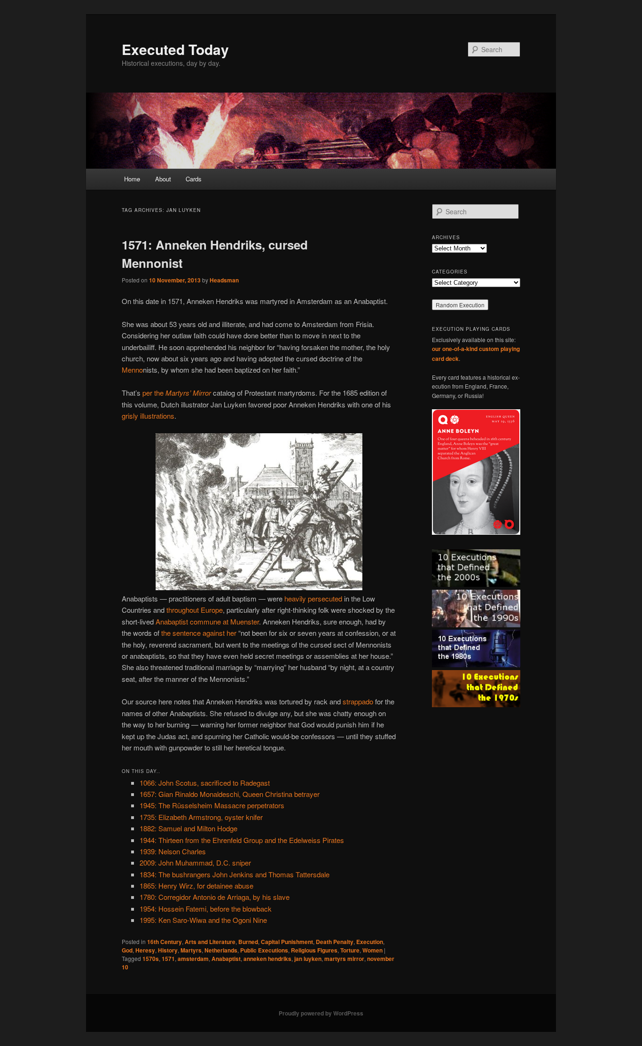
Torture (350, 950)
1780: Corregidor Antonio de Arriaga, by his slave (215, 897)
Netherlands (220, 950)
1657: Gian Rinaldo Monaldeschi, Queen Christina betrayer (230, 794)
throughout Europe (194, 610)
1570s (150, 958)
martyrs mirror (344, 958)
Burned (248, 941)
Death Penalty (334, 941)
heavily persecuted (313, 598)
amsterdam (193, 958)
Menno (132, 370)
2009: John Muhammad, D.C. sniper (195, 862)
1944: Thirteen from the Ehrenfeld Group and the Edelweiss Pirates (242, 840)
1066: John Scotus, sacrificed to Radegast (205, 783)
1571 (168, 958)
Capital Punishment (287, 941)
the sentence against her (198, 633)
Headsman (224, 280)
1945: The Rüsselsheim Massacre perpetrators (212, 805)
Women (372, 950)
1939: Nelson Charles (173, 851)
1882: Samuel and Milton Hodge (188, 828)
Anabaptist (226, 958)
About (163, 178)
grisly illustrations (148, 416)
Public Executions (264, 950)
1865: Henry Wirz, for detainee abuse (196, 885)
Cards (194, 178)
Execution (369, 941)
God (127, 950)
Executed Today (175, 49)
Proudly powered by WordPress (321, 1013)
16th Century (164, 941)
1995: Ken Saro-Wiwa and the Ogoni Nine (203, 920)
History (168, 950)
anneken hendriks (267, 958)
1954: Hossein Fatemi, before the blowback (206, 908)
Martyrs (191, 950)
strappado (358, 701)
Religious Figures (314, 950)
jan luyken (307, 958)
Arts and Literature (210, 941)
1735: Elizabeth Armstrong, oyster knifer (201, 817)
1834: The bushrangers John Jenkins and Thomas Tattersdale (234, 874)
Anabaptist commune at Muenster (207, 621)
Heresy (145, 950)
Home (132, 178)
